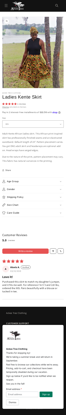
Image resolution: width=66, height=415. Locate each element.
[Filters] (53, 251)
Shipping (5, 107)
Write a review (25, 251)
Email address (14, 389)
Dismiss (12, 402)
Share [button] (8, 170)
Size (4, 118)
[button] (6, 5)
